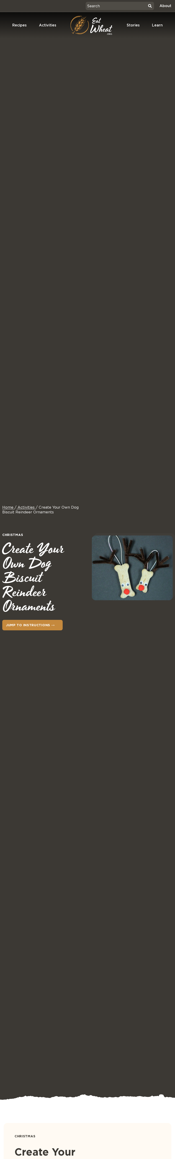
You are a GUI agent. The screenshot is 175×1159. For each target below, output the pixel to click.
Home (7, 507)
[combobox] (116, 6)
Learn (157, 25)
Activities (47, 25)
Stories (133, 25)
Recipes (19, 25)
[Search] (150, 6)
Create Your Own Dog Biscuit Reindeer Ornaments (40, 509)
